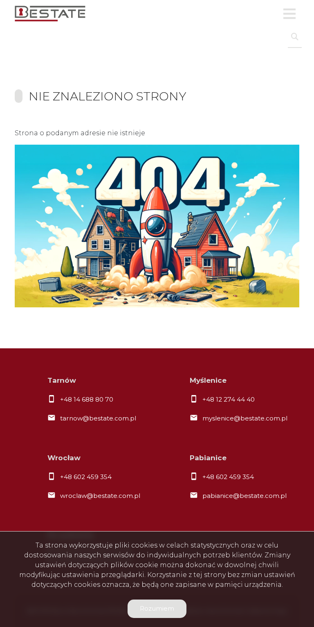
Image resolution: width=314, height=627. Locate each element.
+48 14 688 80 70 (86, 399)
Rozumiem (157, 608)
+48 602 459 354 (86, 477)
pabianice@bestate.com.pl (244, 496)
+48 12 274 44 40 (228, 399)
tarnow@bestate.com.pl (98, 418)
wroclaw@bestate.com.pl (100, 496)
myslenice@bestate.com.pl (244, 418)
